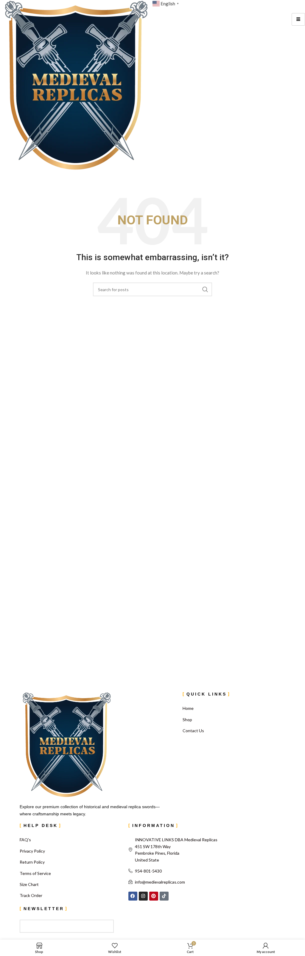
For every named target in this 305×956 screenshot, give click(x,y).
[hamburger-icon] (298, 19)
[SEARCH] (205, 289)
